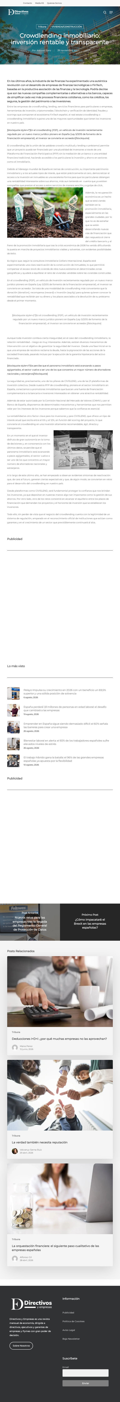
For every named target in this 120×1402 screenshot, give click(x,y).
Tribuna (42, 26)
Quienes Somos (54, 3)
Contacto (27, 3)
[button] (111, 12)
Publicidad (68, 1312)
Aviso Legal (68, 1330)
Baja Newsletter (71, 1338)
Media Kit (39, 3)
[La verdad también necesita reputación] (60, 1109)
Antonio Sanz (44, 50)
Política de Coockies (73, 1321)
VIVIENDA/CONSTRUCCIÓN (67, 26)
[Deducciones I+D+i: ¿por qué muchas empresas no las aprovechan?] (60, 1005)
